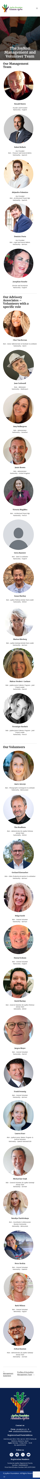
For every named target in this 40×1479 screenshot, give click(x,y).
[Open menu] (37, 8)
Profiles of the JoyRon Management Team (25, 1373)
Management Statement (8, 1374)
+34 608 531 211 (21, 1429)
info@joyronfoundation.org (22, 1431)
